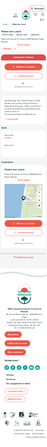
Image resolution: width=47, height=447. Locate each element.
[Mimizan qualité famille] (7, 423)
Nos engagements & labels (18, 383)
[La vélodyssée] (22, 414)
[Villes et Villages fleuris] (33, 414)
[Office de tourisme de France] (5, 414)
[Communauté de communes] (13, 414)
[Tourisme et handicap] (38, 423)
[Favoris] (36, 14)
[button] (42, 15)
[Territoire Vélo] (27, 423)
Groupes (10, 374)
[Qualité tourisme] (17, 423)
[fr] (42, 19)
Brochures (11, 379)
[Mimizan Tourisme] (26, 13)
